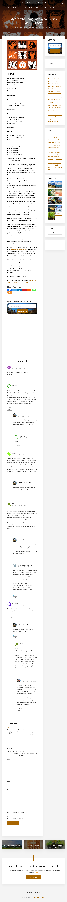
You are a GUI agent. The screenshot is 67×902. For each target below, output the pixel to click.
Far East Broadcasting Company (18, 249)
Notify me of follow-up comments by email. (18, 812)
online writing (50, 163)
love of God (58, 159)
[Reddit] (29, 290)
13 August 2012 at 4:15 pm (18, 368)
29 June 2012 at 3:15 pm (18, 387)
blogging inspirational (58, 135)
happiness (53, 152)
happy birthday (57, 152)
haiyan (51, 152)
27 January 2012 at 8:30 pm (24, 625)
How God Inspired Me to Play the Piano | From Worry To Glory (20, 726)
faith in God (55, 143)
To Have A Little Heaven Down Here (55, 846)
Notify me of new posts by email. (15, 818)
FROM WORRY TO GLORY (38, 897)
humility (56, 154)
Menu (61, 3)
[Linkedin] (19, 290)
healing (60, 152)
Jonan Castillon (23, 539)
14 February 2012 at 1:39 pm (29, 681)
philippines (55, 163)
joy (55, 156)
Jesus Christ (51, 156)
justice (57, 156)
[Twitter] (14, 290)
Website (9, 798)
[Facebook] (9, 290)
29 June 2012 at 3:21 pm (23, 416)
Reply (9, 380)
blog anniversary (50, 135)
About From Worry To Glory (12, 845)
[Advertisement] (22, 329)
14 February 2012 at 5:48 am (27, 645)
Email (9, 789)
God (58, 147)
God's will (53, 150)
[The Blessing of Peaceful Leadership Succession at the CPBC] (58, 208)
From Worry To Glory (24, 414)
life (61, 156)
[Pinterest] (24, 290)
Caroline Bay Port (50, 137)
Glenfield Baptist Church (52, 147)
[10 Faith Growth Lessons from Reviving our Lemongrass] (51, 216)
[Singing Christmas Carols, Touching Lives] (51, 200)
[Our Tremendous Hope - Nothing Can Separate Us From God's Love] (58, 200)
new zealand (57, 161)
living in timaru (50, 159)
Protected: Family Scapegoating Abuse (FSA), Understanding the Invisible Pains (54, 93)
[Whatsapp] (34, 290)
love (54, 159)
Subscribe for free (33, 877)
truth (49, 169)
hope (54, 154)
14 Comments (49, 27)
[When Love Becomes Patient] (58, 192)
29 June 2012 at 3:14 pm (18, 454)
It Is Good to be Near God (53, 102)
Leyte (60, 156)
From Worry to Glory (33, 3)
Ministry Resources (33, 845)
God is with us (57, 150)
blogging (54, 135)
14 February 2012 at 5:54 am (19, 505)
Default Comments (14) (11, 751)
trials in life (60, 167)
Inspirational (18, 27)
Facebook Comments (20, 751)
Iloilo (58, 154)
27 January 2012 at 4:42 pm (19, 605)
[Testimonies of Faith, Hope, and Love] (51, 185)
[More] (9, 292)
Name (9, 781)
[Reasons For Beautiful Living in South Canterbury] (58, 185)
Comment (10, 759)
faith (49, 143)
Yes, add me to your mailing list (16, 806)
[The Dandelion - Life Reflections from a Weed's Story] (51, 192)
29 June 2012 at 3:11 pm (23, 566)
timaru (56, 167)
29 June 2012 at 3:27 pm (25, 437)
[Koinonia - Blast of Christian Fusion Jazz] (58, 215)
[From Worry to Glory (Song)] (51, 208)
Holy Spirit (50, 154)
